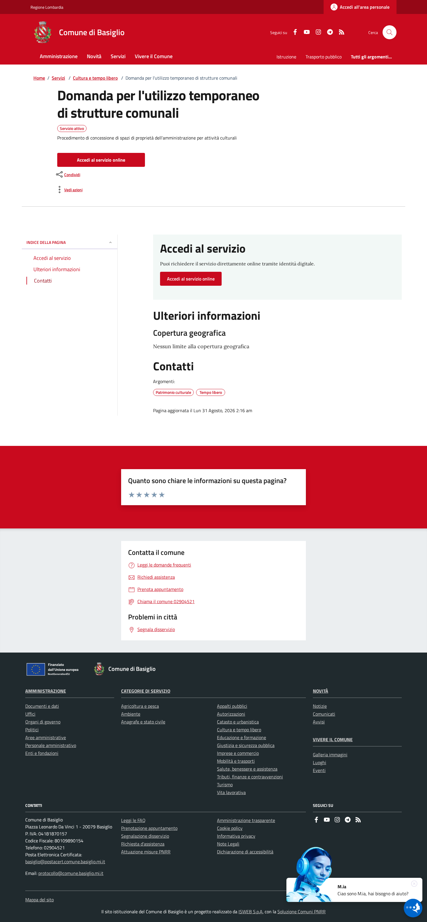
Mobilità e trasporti (236, 760)
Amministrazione (45, 690)
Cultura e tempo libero (95, 77)
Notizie (320, 706)
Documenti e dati (42, 706)
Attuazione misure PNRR (146, 851)
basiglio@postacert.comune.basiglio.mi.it (65, 861)
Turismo (225, 784)
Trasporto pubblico (324, 56)
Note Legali (228, 843)
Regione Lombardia (47, 7)
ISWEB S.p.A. (250, 911)
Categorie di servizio (145, 690)
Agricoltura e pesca (140, 706)
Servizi (58, 77)
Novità (320, 690)
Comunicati (324, 713)
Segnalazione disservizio (145, 835)
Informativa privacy (236, 835)
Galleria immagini (330, 754)
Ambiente (130, 713)
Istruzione (286, 56)
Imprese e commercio (238, 753)
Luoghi (319, 762)
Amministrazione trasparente (246, 820)
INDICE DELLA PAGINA (46, 242)
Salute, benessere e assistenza (247, 768)
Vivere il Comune (333, 739)
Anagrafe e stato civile (143, 721)
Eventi (319, 770)
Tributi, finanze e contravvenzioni (250, 776)
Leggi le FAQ (133, 820)
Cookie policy (230, 828)
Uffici (30, 713)
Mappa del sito (39, 899)
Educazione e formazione (241, 737)
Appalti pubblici (232, 706)
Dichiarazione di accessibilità (245, 851)
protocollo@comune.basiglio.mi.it (70, 873)
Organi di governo (42, 721)
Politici (32, 729)
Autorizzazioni (231, 713)
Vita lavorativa (231, 792)
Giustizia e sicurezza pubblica (245, 745)
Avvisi (319, 721)
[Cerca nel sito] (390, 32)
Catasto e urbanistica (238, 721)
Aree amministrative (45, 737)
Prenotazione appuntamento (149, 828)
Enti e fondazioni (41, 753)
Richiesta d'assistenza (142, 843)
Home (39, 77)
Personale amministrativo (50, 745)
